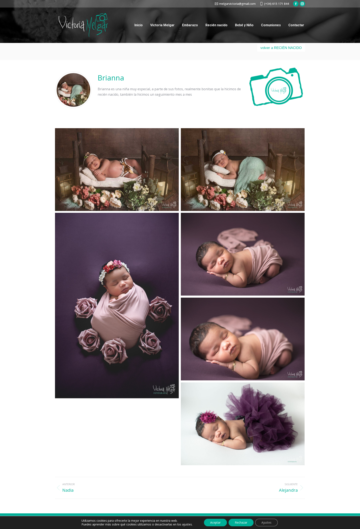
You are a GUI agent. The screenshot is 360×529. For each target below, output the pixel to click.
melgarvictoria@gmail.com (237, 4)
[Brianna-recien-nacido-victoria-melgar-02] (243, 169)
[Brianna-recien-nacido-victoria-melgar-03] (117, 305)
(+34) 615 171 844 (276, 4)
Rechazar (241, 522)
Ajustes (266, 522)
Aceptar (215, 522)
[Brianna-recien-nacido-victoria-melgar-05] (243, 339)
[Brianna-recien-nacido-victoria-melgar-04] (243, 254)
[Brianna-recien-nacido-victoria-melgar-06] (243, 423)
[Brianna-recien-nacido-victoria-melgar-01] (117, 169)
